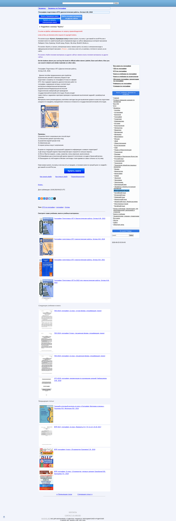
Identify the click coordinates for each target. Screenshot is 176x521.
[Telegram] (49, 198)
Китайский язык (119, 206)
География (118, 117)
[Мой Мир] (44, 198)
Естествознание (119, 145)
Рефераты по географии (122, 83)
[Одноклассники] (42, 198)
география (59, 207)
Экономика (118, 180)
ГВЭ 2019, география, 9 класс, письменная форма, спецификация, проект (79, 333)
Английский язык (120, 193)
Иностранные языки (121, 204)
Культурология (119, 125)
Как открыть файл (61, 176)
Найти (115, 222)
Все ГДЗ (116, 104)
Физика (116, 169)
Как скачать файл (46, 176)
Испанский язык (119, 195)
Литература (118, 128)
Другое (115, 220)
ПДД (116, 147)
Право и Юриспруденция (122, 150)
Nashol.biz (45, 518)
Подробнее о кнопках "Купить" (52, 27)
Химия (116, 176)
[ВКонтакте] (39, 198)
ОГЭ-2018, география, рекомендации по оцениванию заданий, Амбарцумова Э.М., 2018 (80, 379)
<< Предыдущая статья (64, 494)
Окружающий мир (120, 184)
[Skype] (52, 198)
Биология (117, 114)
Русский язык (118, 158)
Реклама (117, 154)
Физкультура (118, 171)
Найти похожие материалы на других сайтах (72, 17)
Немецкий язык (119, 197)
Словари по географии (121, 86)
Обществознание (120, 143)
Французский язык (120, 199)
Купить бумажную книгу (49, 16)
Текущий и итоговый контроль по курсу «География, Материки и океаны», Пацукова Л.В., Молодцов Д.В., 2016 (79, 407)
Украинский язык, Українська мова (126, 201)
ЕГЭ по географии (120, 71)
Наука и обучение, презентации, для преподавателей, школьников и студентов (125, 210)
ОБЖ (116, 141)
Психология (118, 152)
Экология (117, 178)
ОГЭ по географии (48, 207)
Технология (118, 163)
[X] (54, 198)
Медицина (117, 134)
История (117, 123)
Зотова (67, 207)
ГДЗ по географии (119, 68)
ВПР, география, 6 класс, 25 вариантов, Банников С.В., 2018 (74, 449)
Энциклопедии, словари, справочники (126, 216)
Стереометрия (119, 161)
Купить (40, 185)
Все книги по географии (122, 66)
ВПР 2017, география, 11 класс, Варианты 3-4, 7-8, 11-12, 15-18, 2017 (77, 427)
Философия (118, 173)
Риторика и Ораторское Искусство (126, 156)
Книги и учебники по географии (125, 74)
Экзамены (116, 108)
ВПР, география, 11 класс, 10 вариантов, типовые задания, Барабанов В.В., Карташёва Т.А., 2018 (80, 472)
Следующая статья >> (85, 494)
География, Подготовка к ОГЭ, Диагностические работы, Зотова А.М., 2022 (79, 218)
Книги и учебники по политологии (125, 76)
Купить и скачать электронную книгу (50, 21)
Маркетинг (117, 130)
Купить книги (74, 171)
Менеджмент (118, 136)
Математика (118, 132)
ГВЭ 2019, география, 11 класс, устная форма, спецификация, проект (78, 311)
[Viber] (47, 198)
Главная (116, 98)
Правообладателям (77, 176)
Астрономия (118, 112)
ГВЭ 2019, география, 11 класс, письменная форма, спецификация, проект (79, 356)
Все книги (116, 218)
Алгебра (117, 110)
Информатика (119, 121)
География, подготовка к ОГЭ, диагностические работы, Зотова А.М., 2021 (79, 260)
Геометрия (118, 119)
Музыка (117, 139)
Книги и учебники (119, 214)
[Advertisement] (93, 79)
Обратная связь (118, 224)
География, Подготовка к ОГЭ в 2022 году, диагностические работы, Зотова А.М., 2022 (81, 281)
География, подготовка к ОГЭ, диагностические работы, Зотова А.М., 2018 (79, 239)
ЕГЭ (114, 106)
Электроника (118, 182)
